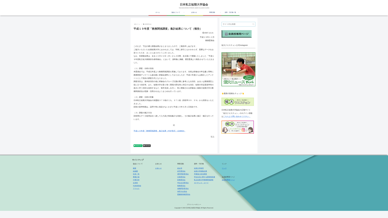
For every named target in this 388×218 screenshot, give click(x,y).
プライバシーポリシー (194, 204)
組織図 (135, 171)
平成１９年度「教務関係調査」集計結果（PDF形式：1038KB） (160, 131)
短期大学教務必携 (200, 171)
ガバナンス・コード (201, 183)
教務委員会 (139, 145)
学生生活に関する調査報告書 (204, 177)
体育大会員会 (182, 191)
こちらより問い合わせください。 (237, 116)
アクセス (136, 188)
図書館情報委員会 (183, 194)
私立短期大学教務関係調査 (203, 180)
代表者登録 (137, 186)
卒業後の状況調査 (200, 174)
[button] (253, 24)
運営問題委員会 (183, 174)
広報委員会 (181, 177)
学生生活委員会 (183, 183)
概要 (134, 168)
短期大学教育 (199, 168)
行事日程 (136, 180)
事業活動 (147, 145)
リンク (224, 168)
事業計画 (136, 177)
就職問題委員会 (183, 188)
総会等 (179, 168)
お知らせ (158, 168)
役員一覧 (136, 174)
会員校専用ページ (228, 180)
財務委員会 (181, 180)
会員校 (135, 183)
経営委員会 (181, 171)
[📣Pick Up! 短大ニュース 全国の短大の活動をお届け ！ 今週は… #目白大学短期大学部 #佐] (238, 69)
